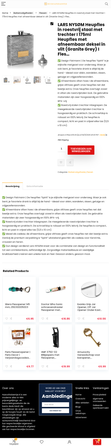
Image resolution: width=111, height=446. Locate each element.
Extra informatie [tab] (35, 186)
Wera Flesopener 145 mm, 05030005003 (17, 305)
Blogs (78, 406)
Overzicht (80, 398)
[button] (51, 23)
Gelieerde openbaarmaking (101, 406)
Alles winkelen (82, 402)
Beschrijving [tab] (12, 186)
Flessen (43, 13)
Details (102, 135)
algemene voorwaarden (99, 400)
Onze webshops (80, 412)
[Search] (106, 4)
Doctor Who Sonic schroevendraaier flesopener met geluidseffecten (52, 308)
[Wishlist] (41, 442)
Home (5, 13)
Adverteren (81, 417)
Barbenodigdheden (23, 13)
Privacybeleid (99, 394)
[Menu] (3, 4)
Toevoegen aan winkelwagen (81, 150)
